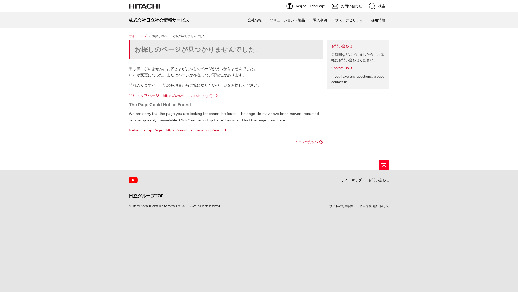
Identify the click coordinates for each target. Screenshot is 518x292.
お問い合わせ (341, 46)
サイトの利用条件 (341, 206)
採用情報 (378, 20)
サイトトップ (138, 36)
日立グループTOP (146, 196)
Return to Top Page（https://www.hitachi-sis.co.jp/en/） (176, 130)
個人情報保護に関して (374, 206)
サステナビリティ (349, 20)
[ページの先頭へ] (384, 165)
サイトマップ (351, 180)
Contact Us (340, 68)
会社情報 (255, 20)
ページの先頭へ (306, 142)
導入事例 (320, 20)
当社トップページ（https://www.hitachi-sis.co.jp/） (171, 95)
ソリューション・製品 (287, 20)
